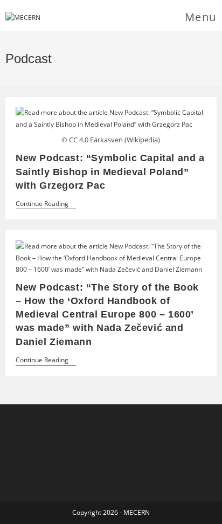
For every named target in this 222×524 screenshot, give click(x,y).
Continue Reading (46, 204)
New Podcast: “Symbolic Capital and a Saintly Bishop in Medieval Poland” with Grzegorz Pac (110, 171)
